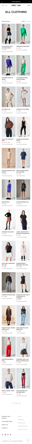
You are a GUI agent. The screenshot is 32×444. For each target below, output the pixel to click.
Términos (21, 419)
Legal (20, 416)
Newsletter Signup (6, 417)
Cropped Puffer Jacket (8, 294)
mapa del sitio (23, 429)
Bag (29, 5)
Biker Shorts (5, 202)
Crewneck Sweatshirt (23, 46)
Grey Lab (7, 441)
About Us (5, 424)
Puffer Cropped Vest (22, 202)
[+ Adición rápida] (14, 42)
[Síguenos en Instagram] (5, 434)
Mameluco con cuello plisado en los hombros (23, 296)
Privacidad (21, 423)
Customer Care (7, 421)
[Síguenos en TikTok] (10, 434)
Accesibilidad (22, 426)
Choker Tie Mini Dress (22, 109)
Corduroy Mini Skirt (8, 232)
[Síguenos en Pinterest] (8, 434)
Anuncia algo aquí (16, 1)
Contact (5, 428)
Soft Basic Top (6, 109)
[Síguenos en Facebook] (2, 434)
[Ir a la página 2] (20, 403)
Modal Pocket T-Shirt (8, 390)
